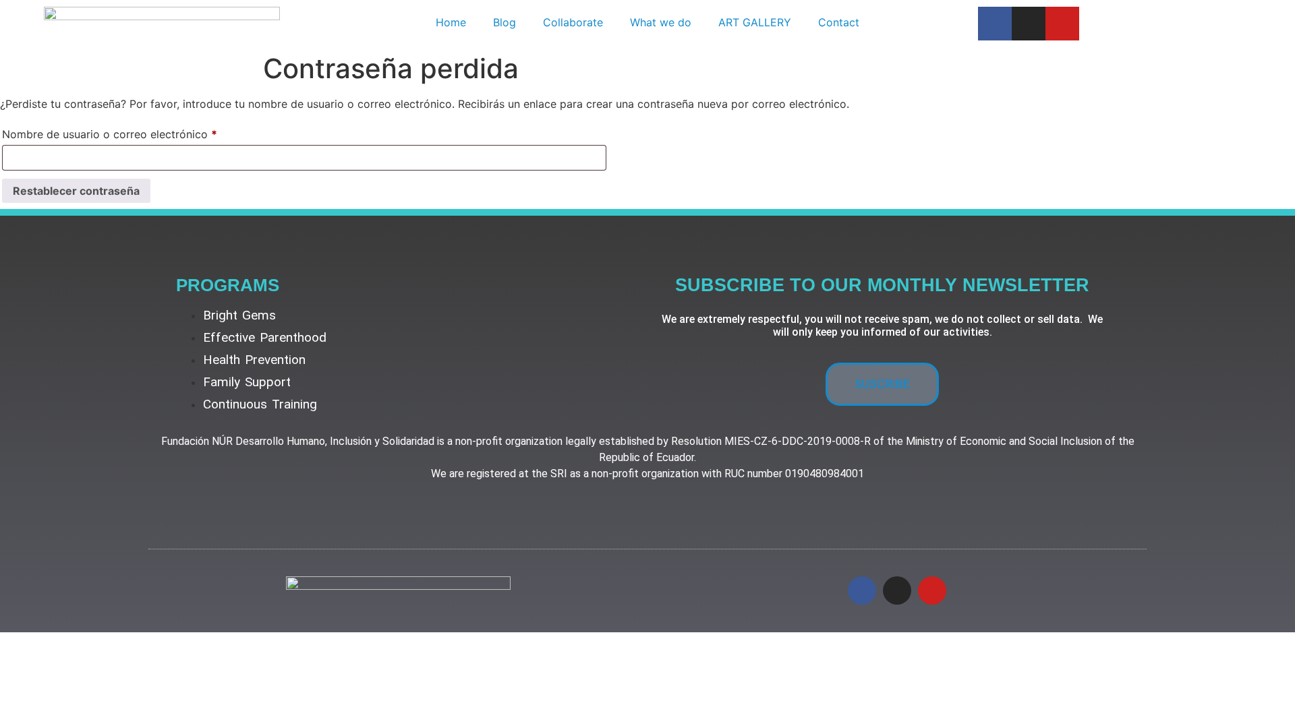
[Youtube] (1062, 23)
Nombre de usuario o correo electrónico (138, 132)
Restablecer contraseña (76, 191)
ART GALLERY (754, 22)
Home (451, 22)
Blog (504, 22)
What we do (660, 22)
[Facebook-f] (995, 23)
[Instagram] (1028, 23)
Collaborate (573, 22)
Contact (838, 22)
